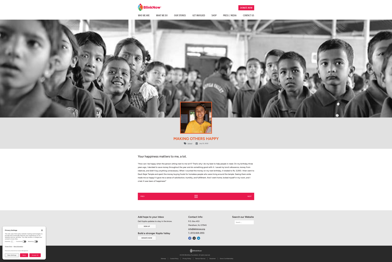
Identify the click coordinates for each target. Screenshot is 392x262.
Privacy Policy (187, 258)
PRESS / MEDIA (230, 15)
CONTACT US (248, 15)
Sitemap (163, 258)
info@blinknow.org (196, 229)
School (190, 143)
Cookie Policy (174, 258)
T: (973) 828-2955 (196, 233)
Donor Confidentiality (226, 258)
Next (249, 196)
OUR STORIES (180, 15)
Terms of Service (200, 258)
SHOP (214, 15)
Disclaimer (212, 258)
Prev (142, 196)
